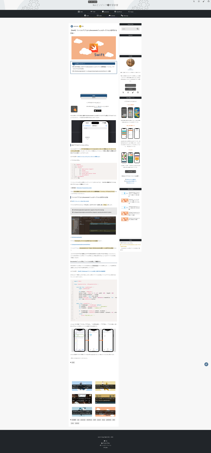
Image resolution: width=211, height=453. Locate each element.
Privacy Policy (106, 443)
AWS (100, 15)
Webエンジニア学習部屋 (105, 5)
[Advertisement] (93, 83)
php (78, 419)
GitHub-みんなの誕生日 (131, 179)
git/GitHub (108, 419)
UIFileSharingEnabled (77, 237)
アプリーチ (99, 107)
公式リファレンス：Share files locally (80, 201)
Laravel (99, 419)
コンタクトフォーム (130, 85)
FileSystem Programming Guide (84, 187)
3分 (83, 26)
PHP (94, 11)
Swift (87, 15)
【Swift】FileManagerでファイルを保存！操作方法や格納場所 (91, 271)
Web (81, 11)
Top (106, 441)
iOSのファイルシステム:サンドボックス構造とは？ (88, 156)
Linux (72, 423)
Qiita (106, 447)
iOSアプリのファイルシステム (127, 242)
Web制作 (74, 419)
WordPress (119, 11)
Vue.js (103, 419)
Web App (126, 15)
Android (113, 15)
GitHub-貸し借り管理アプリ (131, 181)
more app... (130, 171)
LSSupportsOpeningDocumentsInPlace (81, 244)
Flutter (131, 11)
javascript (106, 11)
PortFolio (130, 89)
